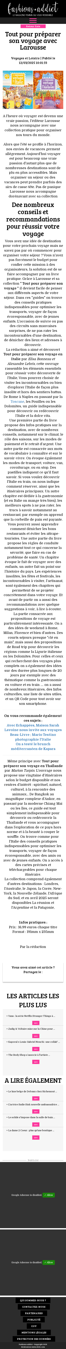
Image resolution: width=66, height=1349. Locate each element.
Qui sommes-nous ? (33, 1300)
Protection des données (34, 1339)
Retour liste (33, 26)
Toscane (17, 401)
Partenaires (34, 1313)
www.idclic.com (38, 1347)
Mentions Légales (33, 1332)
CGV (34, 1326)
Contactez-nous (33, 1306)
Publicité (33, 1319)
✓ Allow (48, 1195)
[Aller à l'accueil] (33, 8)
